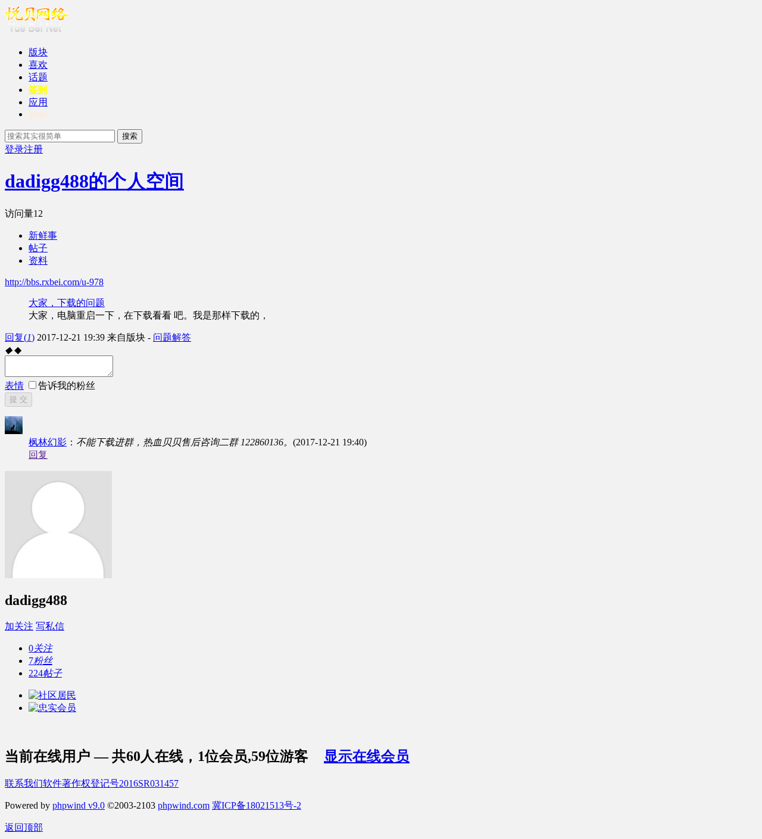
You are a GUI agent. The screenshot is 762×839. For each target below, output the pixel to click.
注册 (33, 149)
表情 (14, 385)
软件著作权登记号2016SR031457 (111, 783)
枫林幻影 (48, 442)
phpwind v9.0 (78, 805)
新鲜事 (43, 235)
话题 (38, 77)
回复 (20, 337)
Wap (38, 114)
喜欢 (38, 65)
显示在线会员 (367, 756)
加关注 (19, 626)
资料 (38, 260)
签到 (38, 90)
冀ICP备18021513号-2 (256, 805)
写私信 (50, 626)
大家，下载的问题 (67, 303)
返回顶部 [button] (24, 827)
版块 (38, 52)
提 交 (18, 399)
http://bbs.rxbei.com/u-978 (54, 282)
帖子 (38, 248)
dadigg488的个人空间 (94, 181)
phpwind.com (184, 805)
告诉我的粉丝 (66, 385)
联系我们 (24, 783)
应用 (38, 102)
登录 (14, 149)
